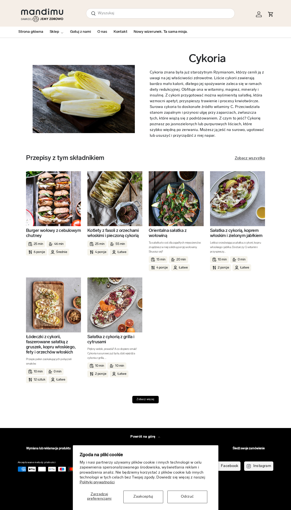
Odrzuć (187, 497)
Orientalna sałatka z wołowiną (167, 233)
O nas (102, 32)
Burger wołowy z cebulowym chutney (53, 233)
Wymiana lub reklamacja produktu (48, 448)
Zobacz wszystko (250, 158)
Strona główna (30, 32)
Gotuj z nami (80, 32)
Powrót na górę (143, 436)
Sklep (54, 32)
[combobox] (160, 13)
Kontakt (120, 32)
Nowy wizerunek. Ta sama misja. (161, 32)
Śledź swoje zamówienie (249, 448)
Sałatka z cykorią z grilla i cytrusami (110, 339)
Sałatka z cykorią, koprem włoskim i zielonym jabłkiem (236, 233)
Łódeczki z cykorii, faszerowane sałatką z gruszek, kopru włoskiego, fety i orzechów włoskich (50, 345)
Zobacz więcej (145, 399)
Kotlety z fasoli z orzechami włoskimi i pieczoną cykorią (113, 233)
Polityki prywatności (97, 482)
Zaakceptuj (143, 497)
